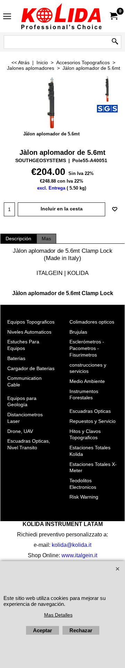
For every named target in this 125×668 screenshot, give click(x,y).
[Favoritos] (114, 209)
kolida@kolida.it (71, 545)
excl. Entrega (51, 188)
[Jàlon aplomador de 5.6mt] (107, 89)
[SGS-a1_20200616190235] (107, 108)
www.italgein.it (79, 555)
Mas (46, 238)
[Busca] (115, 42)
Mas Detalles (58, 615)
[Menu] (7, 17)
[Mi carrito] (113, 16)
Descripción (18, 238)
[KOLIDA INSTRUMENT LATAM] (61, 16)
